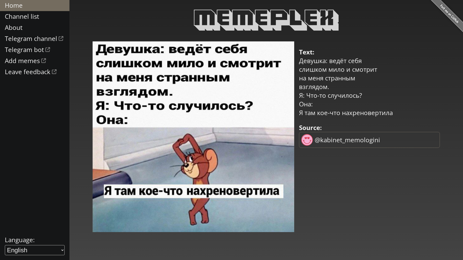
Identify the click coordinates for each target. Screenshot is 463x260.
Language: (20, 239)
